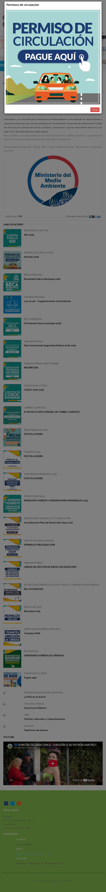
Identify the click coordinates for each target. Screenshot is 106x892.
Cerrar (95, 110)
